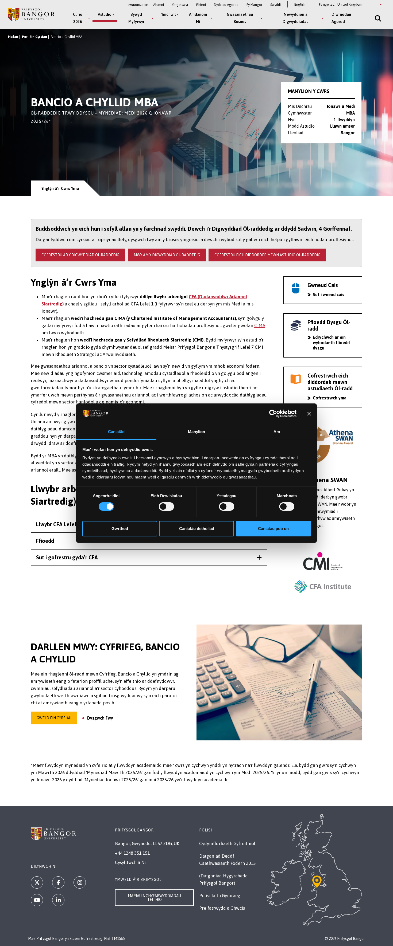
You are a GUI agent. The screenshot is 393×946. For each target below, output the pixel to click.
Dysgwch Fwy (100, 718)
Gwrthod (119, 528)
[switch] (166, 506)
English (299, 4)
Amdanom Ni (198, 18)
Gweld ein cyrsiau (54, 718)
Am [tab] (276, 431)
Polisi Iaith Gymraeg (219, 895)
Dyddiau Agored (226, 5)
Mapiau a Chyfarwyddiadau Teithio (154, 898)
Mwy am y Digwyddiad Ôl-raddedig (167, 255)
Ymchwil (168, 14)
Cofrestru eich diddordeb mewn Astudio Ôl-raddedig (267, 255)
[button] (149, 557)
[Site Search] (377, 18)
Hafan (13, 37)
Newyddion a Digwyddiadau (296, 18)
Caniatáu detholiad (196, 528)
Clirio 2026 (77, 18)
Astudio (104, 14)
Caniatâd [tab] (116, 431)
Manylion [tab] (196, 431)
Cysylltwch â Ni (130, 862)
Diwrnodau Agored (341, 18)
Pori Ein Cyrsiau (34, 37)
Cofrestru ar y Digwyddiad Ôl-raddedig (80, 255)
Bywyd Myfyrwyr (136, 18)
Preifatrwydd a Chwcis (222, 908)
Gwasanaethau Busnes (240, 18)
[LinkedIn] (58, 900)
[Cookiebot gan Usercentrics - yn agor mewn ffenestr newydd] (273, 414)
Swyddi (275, 5)
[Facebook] (58, 882)
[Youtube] (37, 900)
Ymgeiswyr (180, 5)
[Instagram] (80, 882)
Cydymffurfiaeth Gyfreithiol (227, 843)
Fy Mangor (254, 5)
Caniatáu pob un (273, 528)
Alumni (158, 5)
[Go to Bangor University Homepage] (31, 14)
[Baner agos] (309, 413)
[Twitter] (37, 882)
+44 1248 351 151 (132, 853)
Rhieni (201, 5)
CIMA (259, 325)
